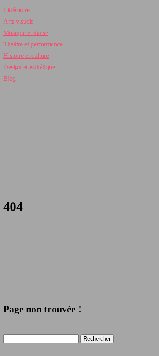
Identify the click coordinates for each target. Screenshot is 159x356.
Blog (9, 78)
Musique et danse (25, 32)
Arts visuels (18, 21)
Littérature (16, 10)
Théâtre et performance (33, 44)
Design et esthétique (29, 67)
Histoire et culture (26, 55)
